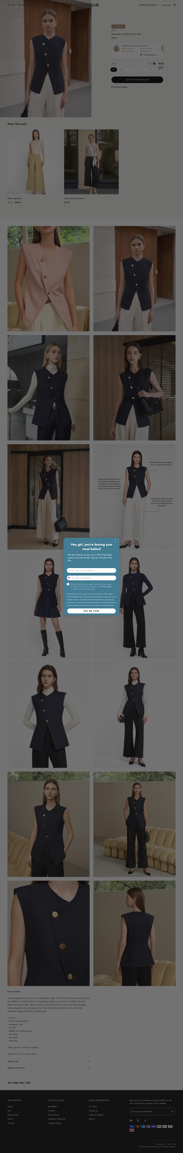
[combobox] (71, 578)
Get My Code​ (91, 610)
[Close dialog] (116, 540)
